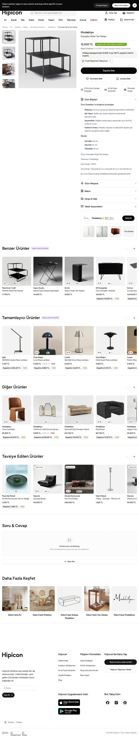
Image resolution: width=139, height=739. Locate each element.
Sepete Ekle (109, 70)
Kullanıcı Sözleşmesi (66, 665)
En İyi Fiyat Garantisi (66, 670)
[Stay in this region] (134, 5)
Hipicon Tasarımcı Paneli (120, 669)
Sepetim (130, 13)
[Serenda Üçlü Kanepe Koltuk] (79, 409)
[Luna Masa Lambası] (47, 340)
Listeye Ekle (125, 79)
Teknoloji (71, 20)
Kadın (31, 20)
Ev (5, 20)
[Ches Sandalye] (16, 409)
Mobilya (17, 27)
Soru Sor (71, 561)
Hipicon (5, 27)
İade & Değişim (86, 661)
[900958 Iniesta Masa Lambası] (16, 340)
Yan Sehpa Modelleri (37, 27)
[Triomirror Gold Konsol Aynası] (47, 409)
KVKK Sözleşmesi (87, 665)
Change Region (102, 5)
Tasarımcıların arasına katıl (120, 662)
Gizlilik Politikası (64, 675)
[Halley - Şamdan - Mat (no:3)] (110, 479)
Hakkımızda (63, 661)
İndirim (93, 20)
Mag (60, 680)
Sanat (14, 20)
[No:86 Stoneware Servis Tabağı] (16, 479)
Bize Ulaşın (84, 675)
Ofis (61, 20)
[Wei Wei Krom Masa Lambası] (79, 340)
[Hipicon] (12, 13)
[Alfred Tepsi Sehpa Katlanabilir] (47, 271)
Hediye (111, 20)
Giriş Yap (113, 13)
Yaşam (51, 20)
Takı (23, 20)
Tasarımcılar (129, 20)
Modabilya (51, 27)
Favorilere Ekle (96, 79)
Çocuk (83, 20)
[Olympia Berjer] (47, 479)
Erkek (41, 20)
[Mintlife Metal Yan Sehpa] (16, 271)
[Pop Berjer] (110, 409)
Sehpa (25, 27)
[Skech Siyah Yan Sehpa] (79, 271)
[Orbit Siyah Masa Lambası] (110, 340)
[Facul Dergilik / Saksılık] (110, 271)
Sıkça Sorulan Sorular (89, 670)
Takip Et (128, 218)
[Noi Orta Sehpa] (79, 479)
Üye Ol (7, 695)
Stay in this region (121, 5)
